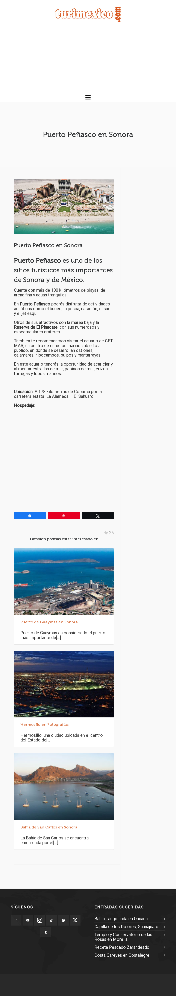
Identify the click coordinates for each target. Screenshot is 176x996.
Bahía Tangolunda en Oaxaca (121, 918)
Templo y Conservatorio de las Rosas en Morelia (123, 937)
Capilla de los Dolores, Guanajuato (126, 926)
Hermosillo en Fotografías (44, 724)
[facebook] (16, 920)
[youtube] (28, 920)
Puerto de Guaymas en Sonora (49, 622)
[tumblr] (45, 932)
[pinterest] (63, 920)
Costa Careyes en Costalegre (121, 955)
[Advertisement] (88, 61)
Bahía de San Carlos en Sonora (48, 827)
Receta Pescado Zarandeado (121, 947)
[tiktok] (51, 920)
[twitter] (75, 920)
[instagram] (39, 920)
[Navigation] (88, 97)
